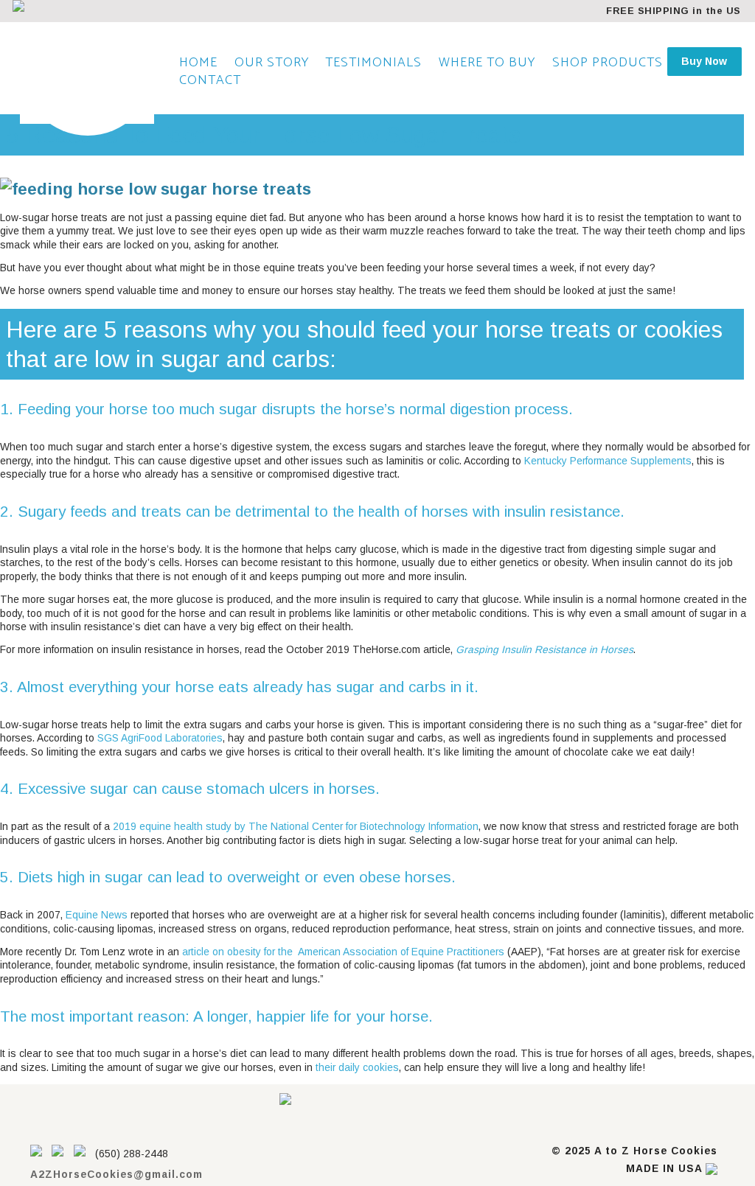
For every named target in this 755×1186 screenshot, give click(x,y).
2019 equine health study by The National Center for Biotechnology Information (296, 826)
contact (210, 80)
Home (198, 63)
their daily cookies (357, 1067)
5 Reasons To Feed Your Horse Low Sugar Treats (263, 135)
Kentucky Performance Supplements (608, 461)
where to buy (487, 63)
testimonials (373, 63)
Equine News (97, 915)
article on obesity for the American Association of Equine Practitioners (343, 951)
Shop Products (607, 63)
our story (271, 63)
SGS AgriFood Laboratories (158, 738)
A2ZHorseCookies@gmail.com (116, 1174)
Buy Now (704, 61)
